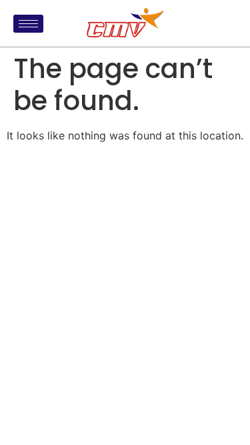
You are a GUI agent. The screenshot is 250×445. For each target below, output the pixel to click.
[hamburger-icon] (28, 24)
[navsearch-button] (223, 23)
